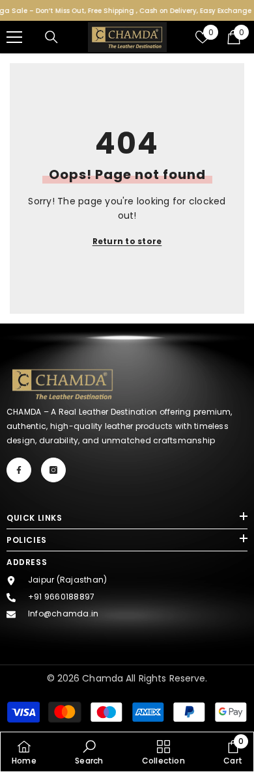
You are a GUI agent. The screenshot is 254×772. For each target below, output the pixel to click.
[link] (89, 751)
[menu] (14, 37)
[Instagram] (53, 470)
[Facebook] (19, 470)
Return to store (127, 241)
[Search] (51, 37)
